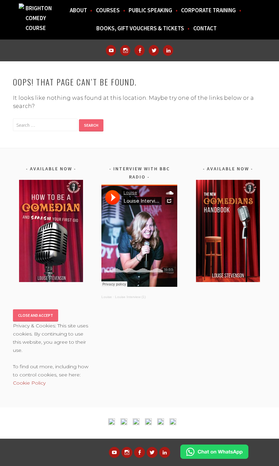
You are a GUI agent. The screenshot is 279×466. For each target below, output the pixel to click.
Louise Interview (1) (130, 297)
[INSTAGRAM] (126, 452)
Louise (106, 297)
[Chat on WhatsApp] (214, 457)
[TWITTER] (152, 452)
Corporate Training (208, 10)
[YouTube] (111, 50)
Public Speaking (150, 10)
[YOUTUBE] (114, 452)
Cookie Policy (29, 383)
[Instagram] (125, 50)
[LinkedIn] (168, 50)
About (78, 10)
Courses (108, 10)
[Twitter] (154, 50)
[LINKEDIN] (164, 452)
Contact (205, 28)
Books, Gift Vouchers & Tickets (140, 28)
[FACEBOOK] (139, 452)
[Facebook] (139, 50)
